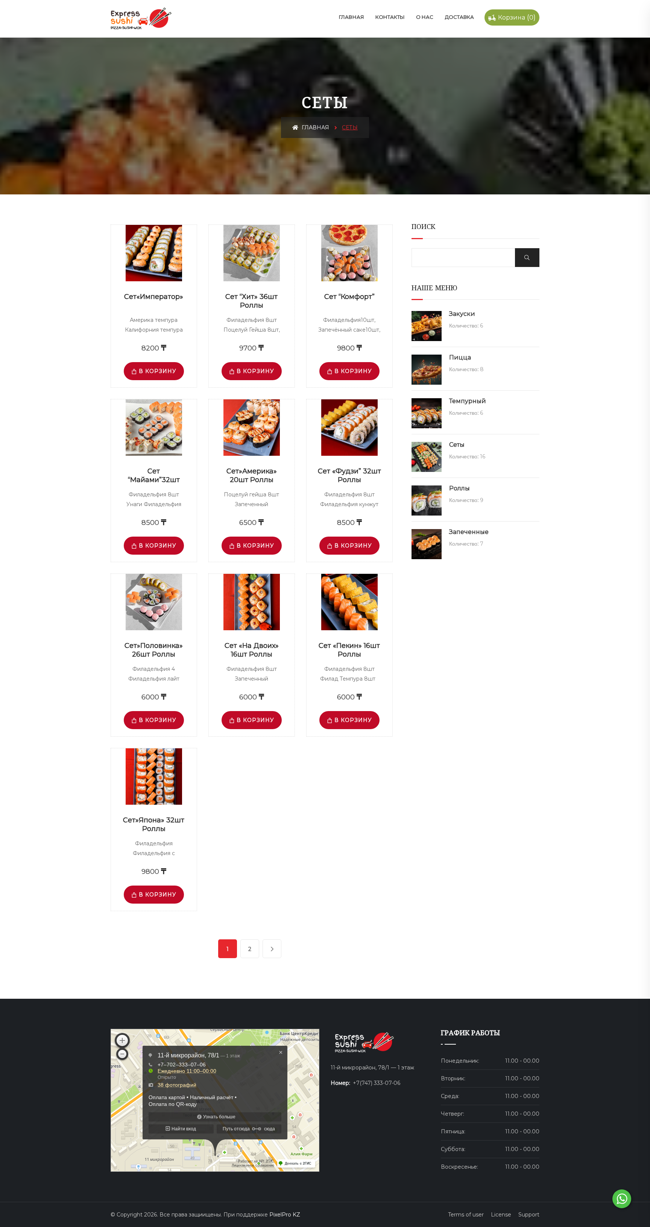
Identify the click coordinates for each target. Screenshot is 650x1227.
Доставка (459, 17)
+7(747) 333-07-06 (376, 1083)
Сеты (457, 444)
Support (528, 1214)
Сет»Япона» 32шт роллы (153, 824)
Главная (351, 17)
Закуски (462, 313)
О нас (424, 17)
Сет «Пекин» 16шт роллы (349, 650)
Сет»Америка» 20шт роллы (251, 475)
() (517, 17)
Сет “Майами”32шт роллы (154, 479)
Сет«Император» (153, 297)
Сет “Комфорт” (349, 297)
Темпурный (467, 401)
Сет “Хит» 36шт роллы (251, 301)
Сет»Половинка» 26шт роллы (154, 650)
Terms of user (466, 1214)
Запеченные (469, 531)
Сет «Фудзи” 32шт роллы (349, 475)
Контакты (390, 17)
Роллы (459, 488)
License (501, 1214)
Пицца (460, 357)
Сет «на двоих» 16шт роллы (252, 650)
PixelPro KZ (284, 1214)
